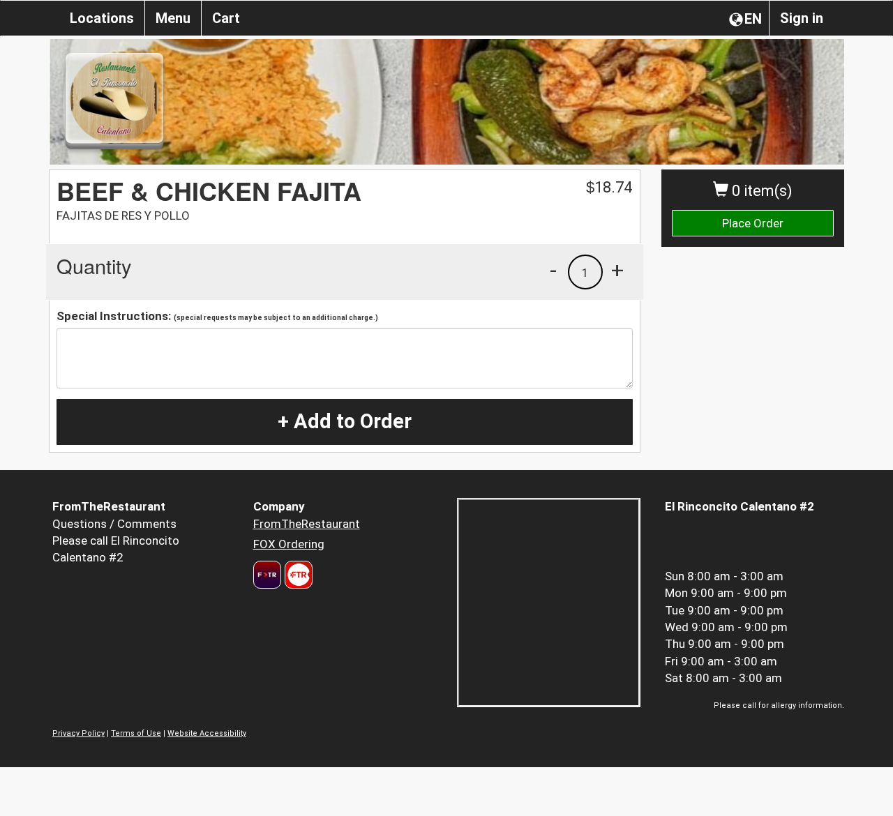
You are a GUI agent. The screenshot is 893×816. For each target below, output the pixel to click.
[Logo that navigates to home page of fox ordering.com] (297, 575)
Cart (226, 18)
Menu (173, 18)
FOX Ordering (288, 544)
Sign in (801, 18)
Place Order (752, 223)
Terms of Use (136, 733)
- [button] (553, 270)
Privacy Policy (78, 733)
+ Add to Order (345, 421)
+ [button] (617, 270)
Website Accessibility (206, 733)
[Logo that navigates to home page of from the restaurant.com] (267, 575)
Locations (102, 18)
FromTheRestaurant (306, 524)
